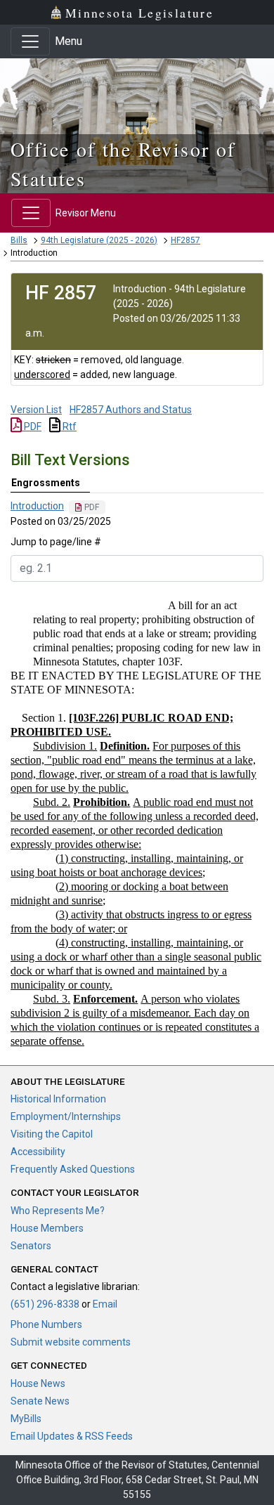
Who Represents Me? (58, 1210)
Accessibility (38, 1151)
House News (38, 1383)
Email (105, 1304)
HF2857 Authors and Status (131, 409)
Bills (19, 240)
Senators (31, 1245)
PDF (31, 426)
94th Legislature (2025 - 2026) (99, 240)
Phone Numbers (46, 1324)
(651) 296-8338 (45, 1304)
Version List (36, 409)
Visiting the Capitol (52, 1134)
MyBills (26, 1418)
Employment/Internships (66, 1116)
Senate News (40, 1401)
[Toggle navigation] (30, 41)
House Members (47, 1228)
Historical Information (58, 1099)
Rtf (68, 426)
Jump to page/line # (56, 541)
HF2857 (185, 240)
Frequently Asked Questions (73, 1169)
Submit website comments (71, 1342)
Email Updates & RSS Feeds (72, 1436)
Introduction (37, 506)
